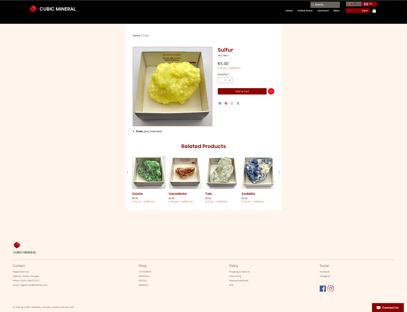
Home (136, 35)
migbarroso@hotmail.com (33, 284)
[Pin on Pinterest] (226, 103)
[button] (374, 10)
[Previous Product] (127, 172)
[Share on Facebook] (220, 103)
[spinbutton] (225, 80)
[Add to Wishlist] (271, 91)
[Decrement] (220, 80)
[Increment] (230, 80)
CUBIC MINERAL (58, 9)
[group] (203, 182)
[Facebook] (323, 289)
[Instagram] (331, 289)
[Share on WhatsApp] (232, 103)
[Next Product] (279, 172)
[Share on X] (238, 103)
